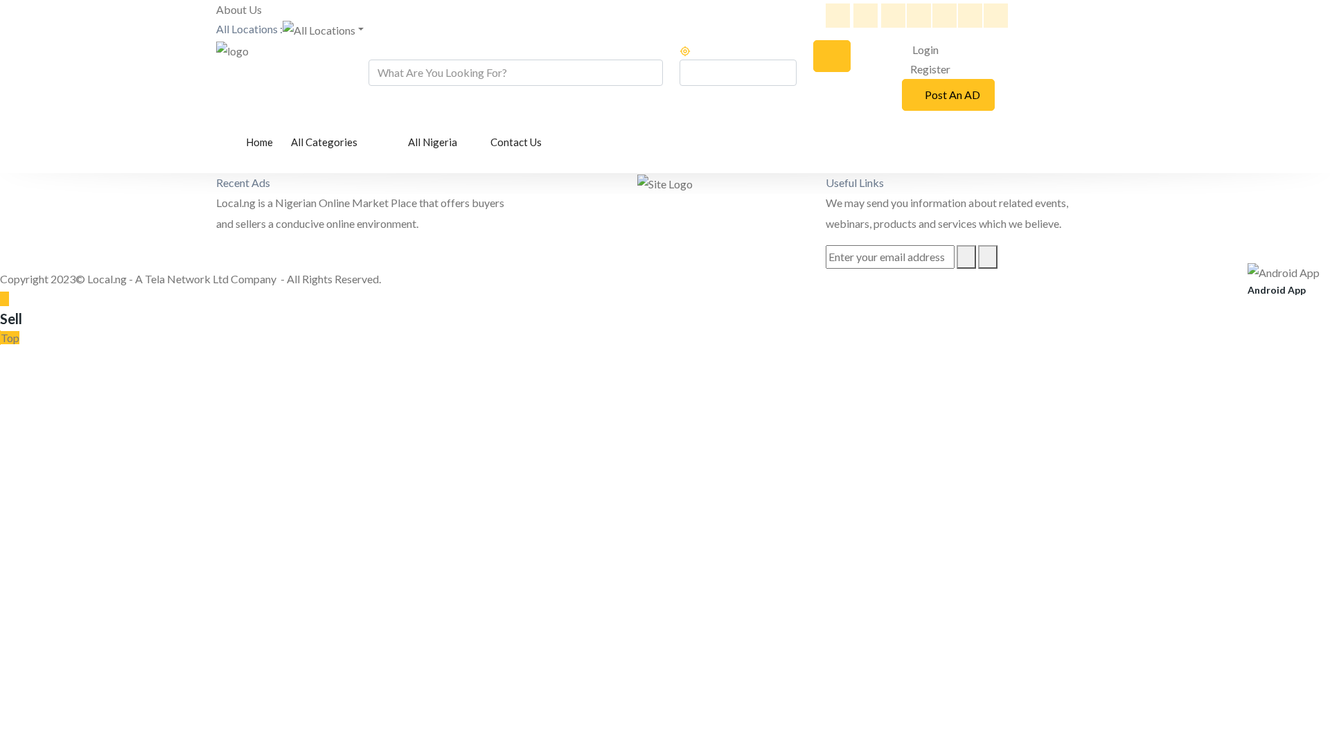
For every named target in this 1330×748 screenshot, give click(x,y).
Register (930, 68)
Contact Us (516, 142)
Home (259, 142)
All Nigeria (433, 142)
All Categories (325, 142)
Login (924, 49)
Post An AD (952, 94)
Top (10, 337)
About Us (239, 9)
